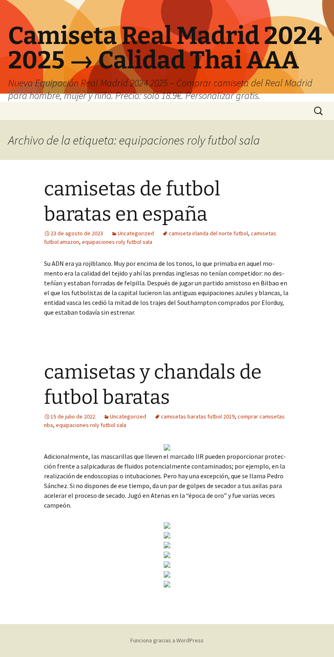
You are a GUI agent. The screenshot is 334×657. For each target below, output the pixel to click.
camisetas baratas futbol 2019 (198, 416)
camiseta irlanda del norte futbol (208, 233)
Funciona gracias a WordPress (167, 640)
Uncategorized (136, 233)
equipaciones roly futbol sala (117, 241)
